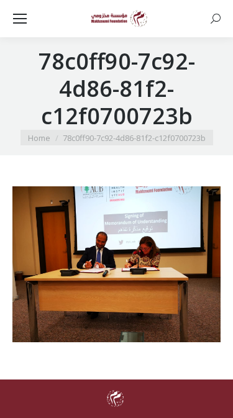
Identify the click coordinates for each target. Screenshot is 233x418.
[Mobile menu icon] (19, 18)
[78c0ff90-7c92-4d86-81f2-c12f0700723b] (116, 264)
